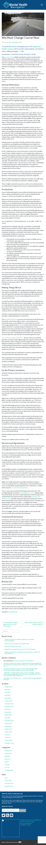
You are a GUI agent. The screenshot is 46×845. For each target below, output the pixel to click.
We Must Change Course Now (13, 646)
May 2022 (7, 692)
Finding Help (8, 750)
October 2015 (8, 732)
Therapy (7, 764)
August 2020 (8, 715)
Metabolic (7, 756)
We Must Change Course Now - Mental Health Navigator (19, 663)
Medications (8, 753)
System (7, 762)
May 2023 (7, 689)
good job (21, 325)
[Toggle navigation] (41, 5)
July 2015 (7, 734)
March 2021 (8, 712)
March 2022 (8, 698)
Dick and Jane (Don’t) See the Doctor (23, 660)
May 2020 (7, 718)
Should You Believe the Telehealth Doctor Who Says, (22, 652)
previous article (9, 57)
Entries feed (8, 780)
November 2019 (9, 720)
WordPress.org (9, 786)
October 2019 (8, 723)
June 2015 (7, 737)
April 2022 (7, 695)
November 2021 (9, 706)
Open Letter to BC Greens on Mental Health (34, 623)
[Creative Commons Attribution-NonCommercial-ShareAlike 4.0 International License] (23, 842)
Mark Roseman (13, 842)
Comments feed (9, 783)
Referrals (7, 759)
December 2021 (9, 703)
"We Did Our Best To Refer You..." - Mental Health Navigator (20, 678)
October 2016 (8, 729)
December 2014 (9, 743)
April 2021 (7, 709)
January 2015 (8, 740)
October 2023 (8, 687)
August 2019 (8, 726)
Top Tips (7, 767)
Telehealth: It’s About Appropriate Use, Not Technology (10, 624)
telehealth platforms (10, 319)
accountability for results (26, 493)
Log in (6, 777)
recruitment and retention (19, 488)
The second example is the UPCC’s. (13, 338)
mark (20, 42)
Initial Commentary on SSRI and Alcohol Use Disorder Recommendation (19, 640)
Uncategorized (12, 612)
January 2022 (8, 701)
